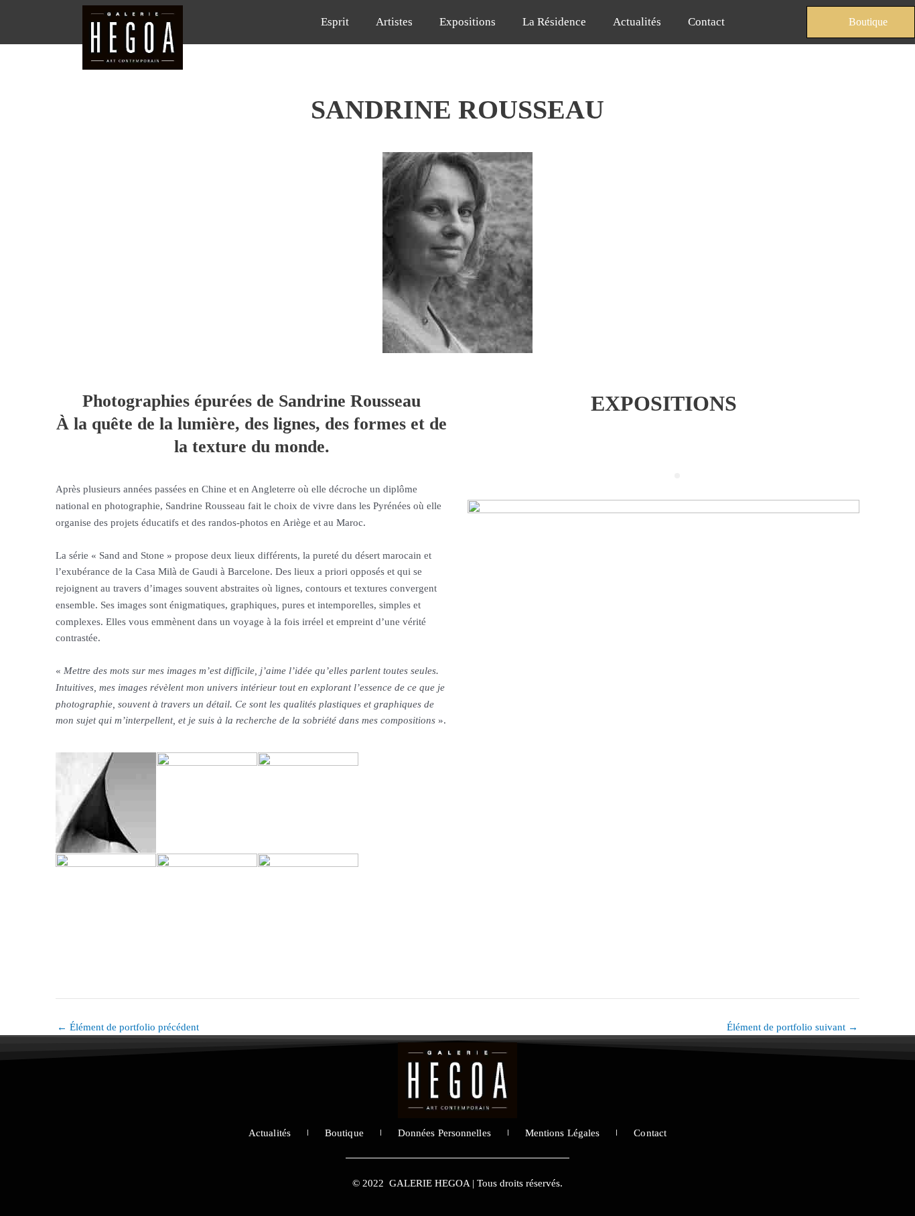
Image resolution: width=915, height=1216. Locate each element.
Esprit (335, 21)
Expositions (467, 21)
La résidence (554, 21)
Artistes (394, 21)
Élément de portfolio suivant (792, 1027)
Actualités (637, 21)
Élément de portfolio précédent (128, 1027)
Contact (706, 21)
